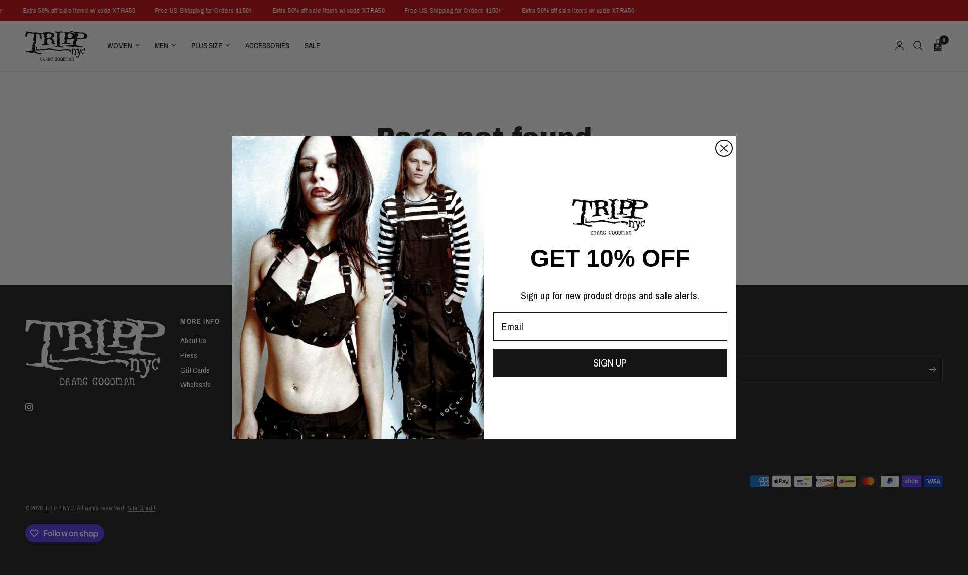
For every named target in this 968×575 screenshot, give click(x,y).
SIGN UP (610, 363)
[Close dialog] (724, 148)
